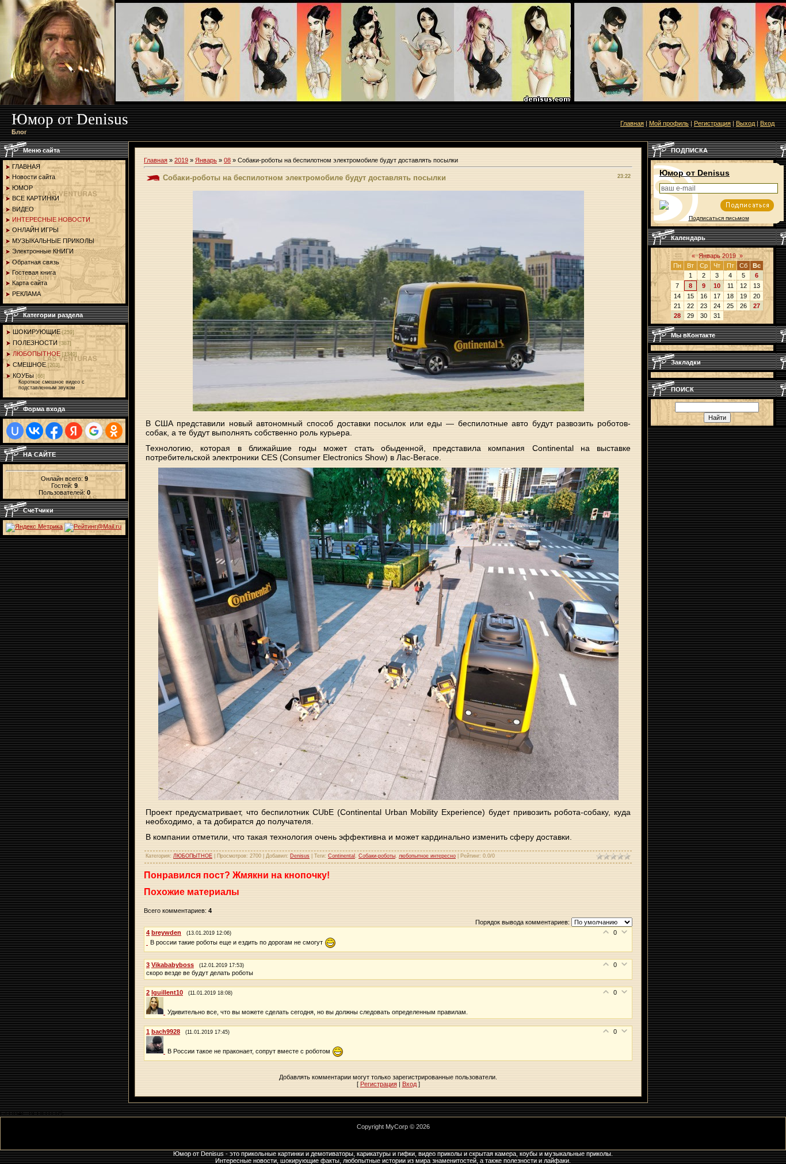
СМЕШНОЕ (29, 364)
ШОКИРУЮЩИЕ (36, 331)
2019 (181, 160)
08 (227, 160)
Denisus (300, 856)
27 (756, 305)
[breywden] (148, 942)
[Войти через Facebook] (54, 430)
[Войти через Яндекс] (73, 430)
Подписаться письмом (719, 218)
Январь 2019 (717, 255)
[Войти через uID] (15, 430)
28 (677, 315)
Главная (632, 123)
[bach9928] (156, 1051)
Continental (341, 856)
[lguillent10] (156, 1011)
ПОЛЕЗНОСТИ (35, 342)
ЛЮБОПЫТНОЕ (36, 353)
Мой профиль (669, 123)
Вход (767, 123)
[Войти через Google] (94, 431)
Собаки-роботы (376, 856)
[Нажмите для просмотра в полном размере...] (388, 797)
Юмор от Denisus (694, 172)
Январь (206, 160)
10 (716, 285)
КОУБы (23, 375)
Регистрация (712, 123)
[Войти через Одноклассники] (114, 430)
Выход (745, 123)
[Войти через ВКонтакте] (34, 430)
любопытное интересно (427, 856)
